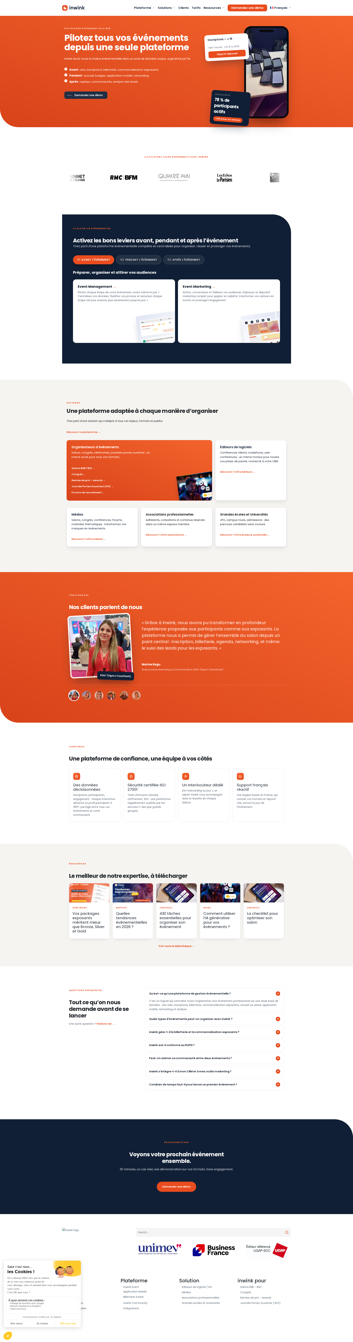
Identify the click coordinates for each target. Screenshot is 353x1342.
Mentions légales (75, 1308)
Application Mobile (135, 1291)
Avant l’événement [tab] (93, 260)
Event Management (95, 286)
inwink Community (135, 1303)
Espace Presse (74, 1303)
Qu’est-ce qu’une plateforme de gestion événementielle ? (190, 993)
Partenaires (72, 1292)
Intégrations (131, 1308)
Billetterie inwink (133, 1297)
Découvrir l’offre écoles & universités (243, 535)
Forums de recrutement (87, 492)
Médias (186, 1292)
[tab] (74, 695)
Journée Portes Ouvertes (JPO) (91, 486)
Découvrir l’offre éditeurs (236, 472)
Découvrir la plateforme (82, 432)
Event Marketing (197, 286)
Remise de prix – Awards (255, 1297)
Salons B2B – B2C (251, 1287)
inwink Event (131, 1287)
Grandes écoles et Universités (201, 1303)
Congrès (77, 474)
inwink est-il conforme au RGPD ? (172, 1045)
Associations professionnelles (200, 1297)
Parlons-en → (106, 1024)
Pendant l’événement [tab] (138, 260)
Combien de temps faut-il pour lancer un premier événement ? (193, 1084)
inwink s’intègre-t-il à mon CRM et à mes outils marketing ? (190, 1071)
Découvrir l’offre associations (165, 535)
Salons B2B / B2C (82, 468)
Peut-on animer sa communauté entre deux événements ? (190, 1058)
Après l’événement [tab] (183, 260)
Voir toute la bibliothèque (174, 946)
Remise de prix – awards (87, 480)
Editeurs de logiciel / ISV (197, 1287)
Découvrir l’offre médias (87, 539)
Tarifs (68, 1297)
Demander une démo (176, 1186)
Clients (69, 1287)
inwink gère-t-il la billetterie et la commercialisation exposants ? (194, 1032)
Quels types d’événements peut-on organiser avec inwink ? (191, 1019)
